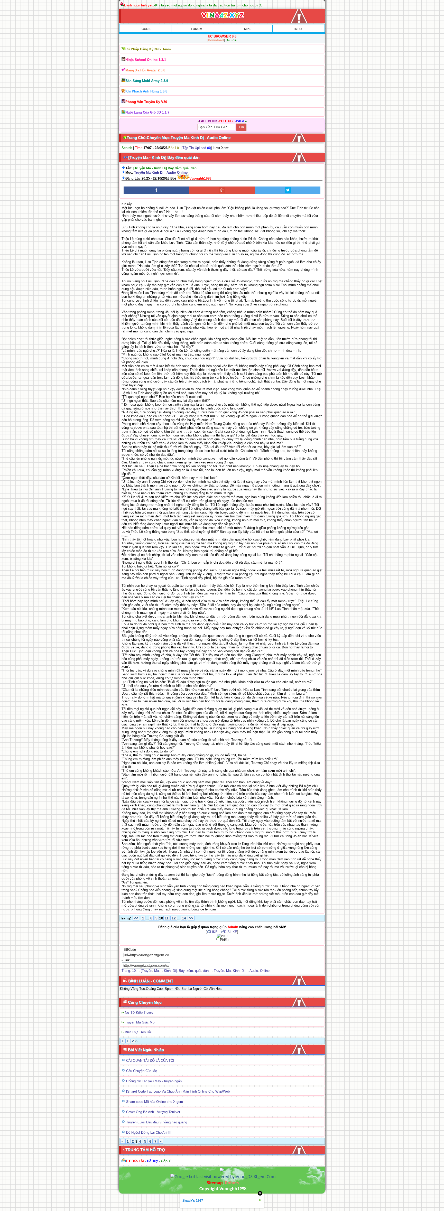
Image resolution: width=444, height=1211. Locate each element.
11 (167, 918)
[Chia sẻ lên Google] (222, 190)
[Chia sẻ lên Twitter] (287, 190)
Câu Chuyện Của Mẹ (141, 1071)
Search (127, 148)
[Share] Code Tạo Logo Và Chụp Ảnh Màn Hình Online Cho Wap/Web (178, 1091)
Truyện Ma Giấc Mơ (140, 1022)
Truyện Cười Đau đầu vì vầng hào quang (156, 1122)
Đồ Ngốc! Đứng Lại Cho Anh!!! (148, 1132)
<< (136, 918)
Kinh (167, 971)
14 (184, 918)
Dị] (175, 971)
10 (134, 971)
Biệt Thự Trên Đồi (138, 1032)
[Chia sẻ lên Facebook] (156, 190)
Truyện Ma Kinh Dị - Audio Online (161, 172)
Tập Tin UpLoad (194, 148)
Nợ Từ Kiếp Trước (139, 1012)
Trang (126, 971)
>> (191, 918)
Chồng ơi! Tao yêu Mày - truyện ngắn (154, 1081)
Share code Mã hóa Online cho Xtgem (154, 1102)
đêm (190, 971)
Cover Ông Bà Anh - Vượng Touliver (153, 1112)
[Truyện (146, 971)
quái (198, 971)
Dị (243, 971)
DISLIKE (230, 932)
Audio (253, 971)
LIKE (214, 932)
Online (265, 971)
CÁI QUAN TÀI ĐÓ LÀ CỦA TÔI (150, 1061)
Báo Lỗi (174, 148)
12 (174, 918)
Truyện (219, 971)
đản (206, 971)
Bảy (181, 971)
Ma (156, 971)
